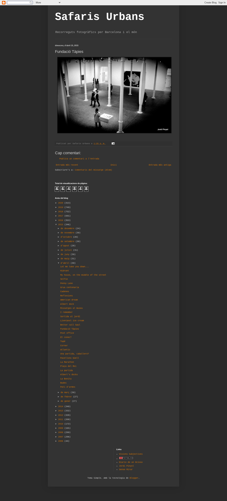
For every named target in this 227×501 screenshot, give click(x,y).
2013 (61, 411)
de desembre (68, 228)
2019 (61, 207)
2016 (61, 220)
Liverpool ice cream (72, 320)
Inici (113, 165)
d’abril (66, 263)
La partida (66, 370)
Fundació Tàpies (69, 329)
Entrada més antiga (160, 165)
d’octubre (67, 237)
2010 (61, 424)
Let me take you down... (74, 266)
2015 (61, 224)
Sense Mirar (126, 469)
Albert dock (67, 304)
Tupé (62, 341)
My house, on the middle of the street (83, 275)
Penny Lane (66, 283)
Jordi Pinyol (126, 466)
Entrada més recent (67, 165)
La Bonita (65, 379)
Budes (63, 383)
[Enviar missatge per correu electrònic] (113, 144)
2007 (61, 437)
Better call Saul (70, 325)
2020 (61, 203)
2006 (61, 441)
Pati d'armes (67, 387)
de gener (66, 401)
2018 (61, 211)
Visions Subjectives (131, 454)
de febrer (67, 397)
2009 (61, 428)
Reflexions (66, 296)
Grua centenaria (69, 287)
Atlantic (65, 350)
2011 (61, 419)
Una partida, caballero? (74, 354)
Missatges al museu (71, 308)
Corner (64, 345)
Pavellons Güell (69, 358)
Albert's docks (69, 374)
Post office (67, 333)
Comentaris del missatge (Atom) (93, 170)
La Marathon (67, 362)
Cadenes (64, 291)
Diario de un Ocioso (131, 462)
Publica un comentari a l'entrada (79, 159)
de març (66, 392)
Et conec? (65, 337)
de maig (66, 259)
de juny (66, 254)
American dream (69, 300)
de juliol (67, 250)
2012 (61, 415)
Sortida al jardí (70, 316)
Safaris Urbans (99, 17)
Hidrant (64, 271)
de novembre (68, 233)
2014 (61, 406)
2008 (61, 432)
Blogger (134, 478)
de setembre (68, 241)
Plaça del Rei (68, 366)
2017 (61, 216)
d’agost (66, 246)
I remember (66, 312)
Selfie (64, 279)
